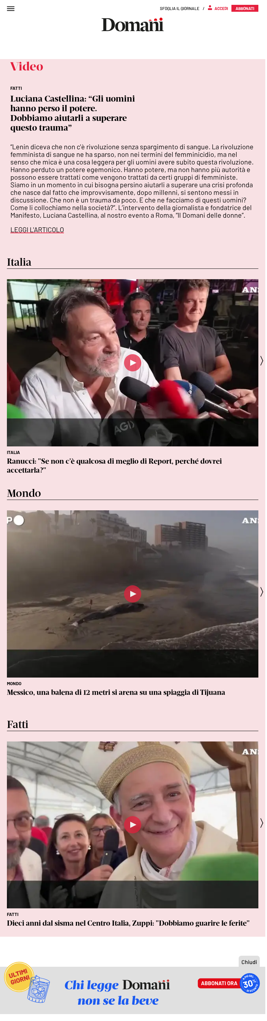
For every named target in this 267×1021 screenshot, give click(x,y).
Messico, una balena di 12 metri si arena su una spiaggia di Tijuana (116, 692)
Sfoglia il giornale (179, 8)
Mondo (14, 683)
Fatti (12, 914)
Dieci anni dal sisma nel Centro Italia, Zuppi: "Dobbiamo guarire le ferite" (128, 923)
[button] (264, 360)
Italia (13, 452)
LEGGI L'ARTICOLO (37, 229)
